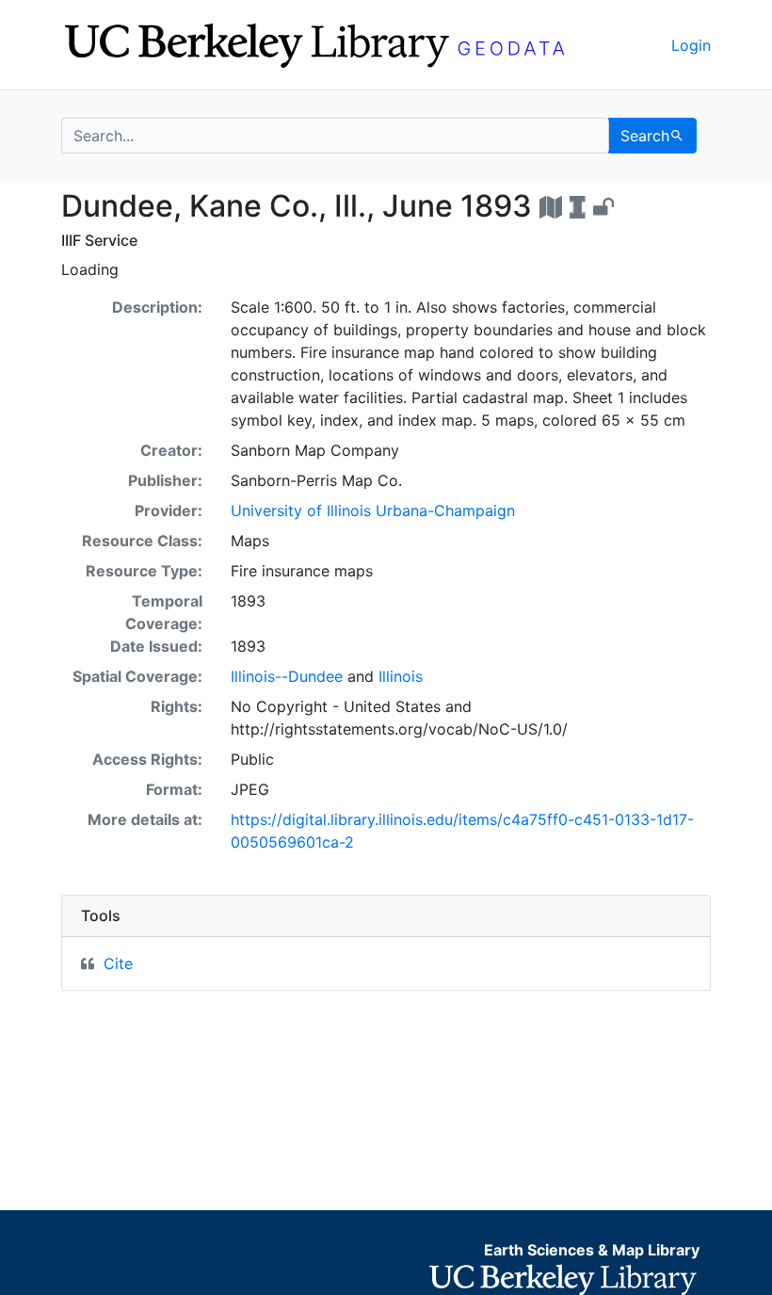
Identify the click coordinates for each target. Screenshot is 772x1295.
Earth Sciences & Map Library (592, 1249)
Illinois (400, 676)
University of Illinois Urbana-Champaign (373, 510)
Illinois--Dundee (287, 676)
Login (691, 45)
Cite (118, 963)
